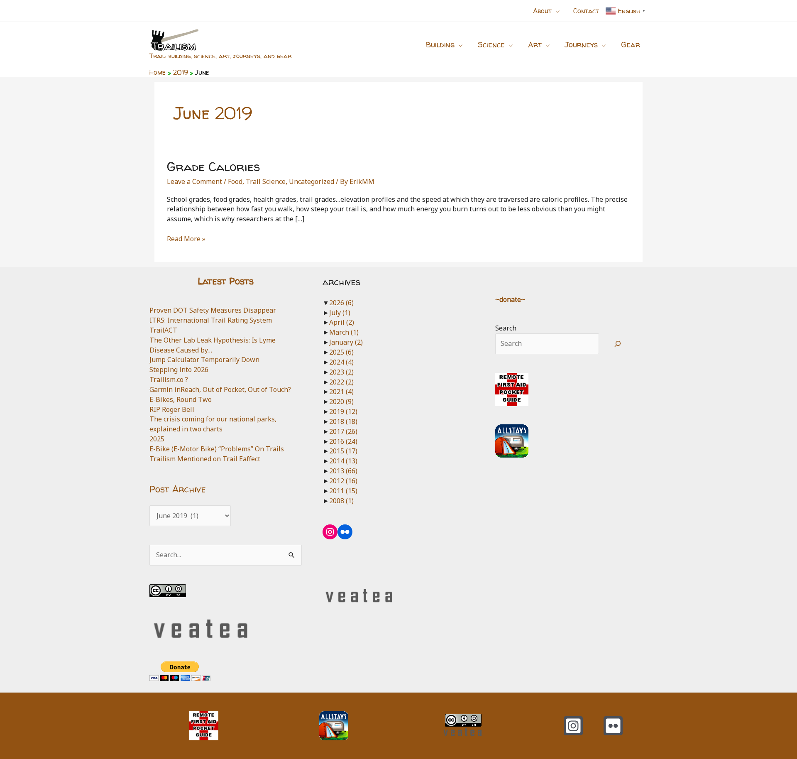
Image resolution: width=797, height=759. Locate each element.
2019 (343, 411)
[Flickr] (613, 725)
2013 (343, 470)
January (346, 342)
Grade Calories (213, 166)
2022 (341, 382)
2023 (341, 372)
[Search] (618, 343)
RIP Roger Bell (171, 409)
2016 (343, 441)
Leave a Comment (194, 181)
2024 (341, 362)
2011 (343, 490)
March (344, 332)
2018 (343, 421)
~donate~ (510, 299)
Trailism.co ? (168, 379)
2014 (343, 460)
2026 (341, 302)
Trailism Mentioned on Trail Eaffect (204, 458)
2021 (341, 391)
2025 (156, 438)
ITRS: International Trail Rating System (210, 320)
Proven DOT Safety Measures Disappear (212, 310)
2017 (343, 431)
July (339, 312)
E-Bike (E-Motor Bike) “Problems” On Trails (216, 448)
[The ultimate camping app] (511, 440)
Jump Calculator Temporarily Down (204, 359)
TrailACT (163, 330)
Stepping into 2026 (178, 369)
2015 (343, 450)
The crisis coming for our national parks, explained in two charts (212, 423)
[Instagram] (573, 725)
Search (505, 328)
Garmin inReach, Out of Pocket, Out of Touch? (220, 389)
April (341, 322)
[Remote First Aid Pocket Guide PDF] (511, 388)
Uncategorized (311, 181)
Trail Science (266, 181)
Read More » (186, 239)
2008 (341, 500)
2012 (343, 480)
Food (235, 181)
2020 (341, 401)
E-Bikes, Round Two (180, 399)
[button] (556, 10)
